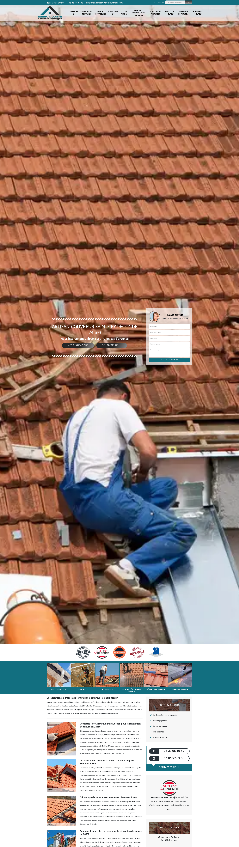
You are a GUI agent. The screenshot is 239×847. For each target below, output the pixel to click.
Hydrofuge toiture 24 (197, 13)
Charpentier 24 (113, 13)
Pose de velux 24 (124, 13)
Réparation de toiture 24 (155, 13)
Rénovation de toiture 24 (86, 13)
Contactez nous (111, 345)
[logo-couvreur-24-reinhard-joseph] (49, 13)
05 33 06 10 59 (56, 3)
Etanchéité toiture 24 (169, 13)
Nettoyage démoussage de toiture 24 (138, 13)
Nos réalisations (78, 345)
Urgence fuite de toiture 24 (183, 13)
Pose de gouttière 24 (100, 13)
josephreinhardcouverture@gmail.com (104, 3)
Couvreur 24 (74, 13)
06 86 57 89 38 (76, 3)
